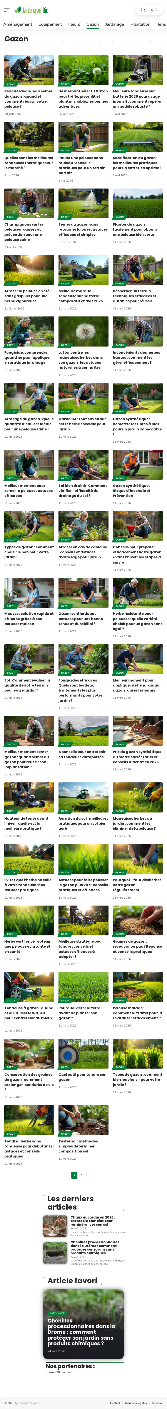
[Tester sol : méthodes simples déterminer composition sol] (83, 1120)
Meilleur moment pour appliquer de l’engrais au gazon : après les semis (136, 685)
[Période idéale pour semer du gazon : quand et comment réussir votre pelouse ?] (29, 70)
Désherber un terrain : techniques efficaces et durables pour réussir (135, 296)
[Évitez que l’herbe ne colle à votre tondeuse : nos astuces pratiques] (29, 859)
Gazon (11, 83)
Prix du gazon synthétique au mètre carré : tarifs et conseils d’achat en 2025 (137, 756)
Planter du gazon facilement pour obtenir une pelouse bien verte (135, 229)
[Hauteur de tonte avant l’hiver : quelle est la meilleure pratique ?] (29, 797)
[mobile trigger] (8, 10)
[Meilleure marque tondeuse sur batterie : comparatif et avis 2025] (83, 270)
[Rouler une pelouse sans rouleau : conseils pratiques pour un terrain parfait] (83, 137)
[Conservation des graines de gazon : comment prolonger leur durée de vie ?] (29, 1054)
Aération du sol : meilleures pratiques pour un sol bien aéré (83, 823)
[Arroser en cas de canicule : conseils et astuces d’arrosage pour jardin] (83, 526)
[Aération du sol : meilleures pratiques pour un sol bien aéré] (83, 797)
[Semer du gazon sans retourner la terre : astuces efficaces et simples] (83, 204)
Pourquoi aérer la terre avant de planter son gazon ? (79, 1013)
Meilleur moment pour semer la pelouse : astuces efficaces (28, 490)
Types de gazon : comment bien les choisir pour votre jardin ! (137, 1079)
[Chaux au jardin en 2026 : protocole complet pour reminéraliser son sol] (55, 1226)
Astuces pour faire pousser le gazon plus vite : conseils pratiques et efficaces (83, 884)
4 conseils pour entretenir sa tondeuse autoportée (82, 754)
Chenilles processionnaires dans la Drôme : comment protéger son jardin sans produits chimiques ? (94, 1247)
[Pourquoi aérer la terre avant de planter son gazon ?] (83, 987)
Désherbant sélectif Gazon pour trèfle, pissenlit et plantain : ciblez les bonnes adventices (83, 99)
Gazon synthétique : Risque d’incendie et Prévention (131, 490)
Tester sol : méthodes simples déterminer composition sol (78, 1146)
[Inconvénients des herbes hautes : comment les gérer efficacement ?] (138, 331)
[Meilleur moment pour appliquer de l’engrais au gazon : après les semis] (138, 659)
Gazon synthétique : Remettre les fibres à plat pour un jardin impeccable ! (137, 426)
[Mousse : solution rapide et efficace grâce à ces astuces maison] (29, 593)
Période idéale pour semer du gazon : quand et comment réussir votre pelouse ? (28, 99)
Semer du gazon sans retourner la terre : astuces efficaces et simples (83, 229)
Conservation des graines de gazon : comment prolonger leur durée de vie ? (29, 1082)
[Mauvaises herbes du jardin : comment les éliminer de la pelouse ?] (138, 797)
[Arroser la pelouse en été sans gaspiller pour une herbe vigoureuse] (29, 270)
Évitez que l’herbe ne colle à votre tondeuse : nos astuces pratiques (28, 884)
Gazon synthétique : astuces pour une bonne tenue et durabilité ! (80, 618)
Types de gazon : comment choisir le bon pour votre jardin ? (29, 552)
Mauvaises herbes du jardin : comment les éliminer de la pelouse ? (134, 823)
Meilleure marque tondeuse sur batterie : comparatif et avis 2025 (80, 296)
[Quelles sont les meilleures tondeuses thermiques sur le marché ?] (29, 137)
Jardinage (57, 1313)
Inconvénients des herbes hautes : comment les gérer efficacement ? (136, 357)
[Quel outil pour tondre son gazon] (83, 1054)
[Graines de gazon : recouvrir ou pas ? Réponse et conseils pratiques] (138, 921)
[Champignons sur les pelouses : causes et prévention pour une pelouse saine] (29, 204)
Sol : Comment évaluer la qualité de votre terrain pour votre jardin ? (27, 685)
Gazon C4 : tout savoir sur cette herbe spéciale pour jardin (82, 424)
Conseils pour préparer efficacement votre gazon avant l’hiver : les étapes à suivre (137, 555)
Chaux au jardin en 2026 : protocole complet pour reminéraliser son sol (92, 1221)
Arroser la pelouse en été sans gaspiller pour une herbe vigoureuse (27, 296)
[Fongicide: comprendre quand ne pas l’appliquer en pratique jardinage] (29, 331)
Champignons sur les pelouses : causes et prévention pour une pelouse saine (23, 232)
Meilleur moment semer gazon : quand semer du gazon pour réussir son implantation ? (26, 759)
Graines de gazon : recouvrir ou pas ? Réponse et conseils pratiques (137, 946)
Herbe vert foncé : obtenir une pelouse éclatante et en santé (27, 946)
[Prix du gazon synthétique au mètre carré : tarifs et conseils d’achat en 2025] (138, 731)
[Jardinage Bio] (31, 10)
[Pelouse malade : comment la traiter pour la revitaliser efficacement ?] (138, 987)
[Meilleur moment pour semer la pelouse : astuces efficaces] (29, 465)
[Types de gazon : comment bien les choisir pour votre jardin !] (138, 1054)
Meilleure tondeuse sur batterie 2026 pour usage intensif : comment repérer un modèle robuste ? (137, 99)
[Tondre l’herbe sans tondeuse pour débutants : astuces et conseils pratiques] (29, 1120)
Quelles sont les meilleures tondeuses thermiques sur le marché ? (28, 162)
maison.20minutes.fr (59, 1372)
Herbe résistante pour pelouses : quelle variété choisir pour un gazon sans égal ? (137, 621)
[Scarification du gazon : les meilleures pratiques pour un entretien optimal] (138, 137)
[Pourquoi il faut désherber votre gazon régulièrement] (138, 859)
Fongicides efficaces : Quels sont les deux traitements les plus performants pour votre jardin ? (80, 690)
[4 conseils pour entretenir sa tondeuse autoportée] (83, 731)
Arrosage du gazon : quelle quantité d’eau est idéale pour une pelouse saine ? (29, 424)
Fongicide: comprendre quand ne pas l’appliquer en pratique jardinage (27, 357)
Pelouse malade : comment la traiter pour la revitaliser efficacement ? (137, 1013)
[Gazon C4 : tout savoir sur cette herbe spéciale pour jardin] (83, 398)
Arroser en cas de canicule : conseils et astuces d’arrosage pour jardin (82, 552)
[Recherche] (143, 10)
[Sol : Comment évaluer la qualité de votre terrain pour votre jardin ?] (29, 659)
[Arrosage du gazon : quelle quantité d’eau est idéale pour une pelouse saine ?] (29, 398)
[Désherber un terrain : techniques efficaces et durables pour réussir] (138, 270)
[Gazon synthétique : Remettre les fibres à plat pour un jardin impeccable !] (138, 398)
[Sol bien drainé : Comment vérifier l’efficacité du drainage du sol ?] (83, 465)
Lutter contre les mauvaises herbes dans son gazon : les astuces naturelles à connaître (80, 360)
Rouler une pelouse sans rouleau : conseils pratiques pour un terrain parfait (81, 165)
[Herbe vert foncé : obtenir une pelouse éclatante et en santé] (29, 921)
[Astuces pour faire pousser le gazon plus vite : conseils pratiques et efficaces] (83, 859)
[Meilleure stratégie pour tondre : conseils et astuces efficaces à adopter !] (83, 921)
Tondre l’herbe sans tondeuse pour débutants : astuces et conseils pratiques (29, 1149)
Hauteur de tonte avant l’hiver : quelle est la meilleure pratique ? (26, 823)
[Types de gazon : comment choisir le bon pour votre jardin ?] (29, 526)
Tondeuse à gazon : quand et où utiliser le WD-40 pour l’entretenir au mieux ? (28, 1016)
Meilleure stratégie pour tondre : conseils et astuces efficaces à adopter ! (80, 949)
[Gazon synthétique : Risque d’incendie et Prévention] (138, 465)
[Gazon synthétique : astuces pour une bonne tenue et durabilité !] (83, 593)
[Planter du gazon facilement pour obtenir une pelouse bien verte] (138, 204)
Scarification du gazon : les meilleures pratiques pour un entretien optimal (137, 162)
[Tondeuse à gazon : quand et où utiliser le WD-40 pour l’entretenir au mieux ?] (29, 987)
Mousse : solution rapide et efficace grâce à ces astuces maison (29, 618)
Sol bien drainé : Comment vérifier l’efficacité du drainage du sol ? (82, 490)
